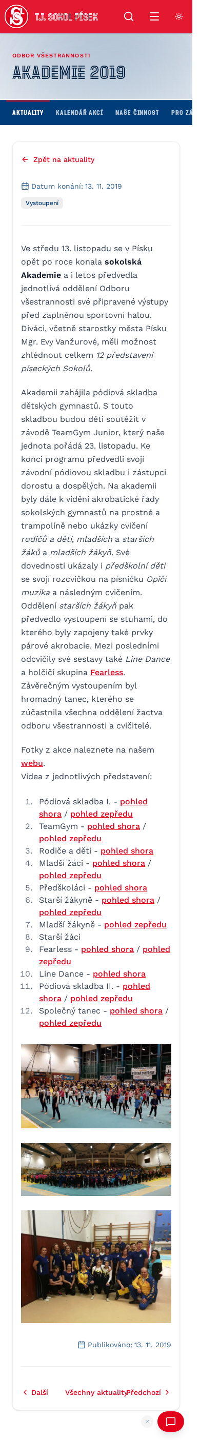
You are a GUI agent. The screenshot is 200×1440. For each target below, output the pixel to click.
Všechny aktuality (96, 1392)
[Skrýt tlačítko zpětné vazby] (147, 1421)
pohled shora (113, 826)
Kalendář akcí (79, 112)
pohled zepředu (101, 814)
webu (32, 763)
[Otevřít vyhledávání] (128, 16)
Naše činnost (137, 112)
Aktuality (28, 112)
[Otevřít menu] (154, 16)
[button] (96, 1086)
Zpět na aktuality (63, 159)
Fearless (106, 672)
